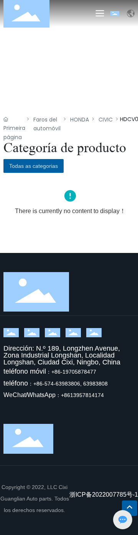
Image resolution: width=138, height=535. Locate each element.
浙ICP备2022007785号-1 (103, 494)
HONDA (79, 119)
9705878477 (81, 372)
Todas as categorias (33, 166)
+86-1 (58, 372)
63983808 (95, 384)
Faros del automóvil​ (47, 124)
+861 (67, 395)
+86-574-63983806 (56, 384)
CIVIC (106, 119)
